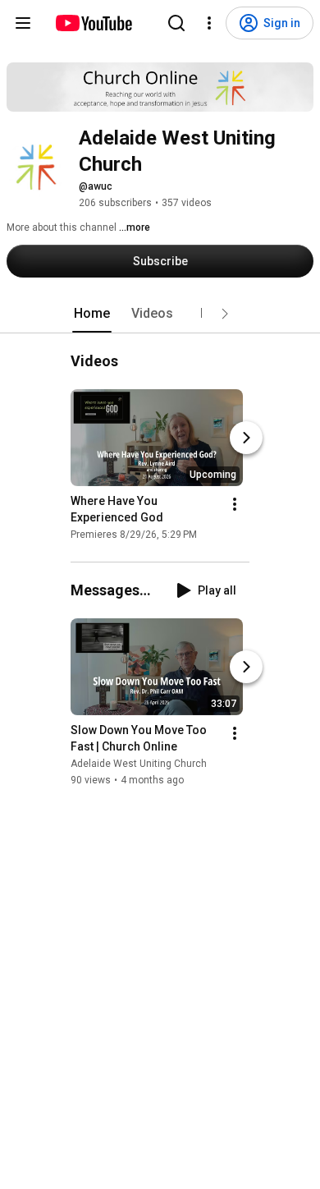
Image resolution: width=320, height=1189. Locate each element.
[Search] (176, 23)
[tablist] (160, 313)
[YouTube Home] (93, 23)
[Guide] (23, 23)
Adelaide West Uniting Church (139, 764)
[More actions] (234, 504)
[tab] (92, 313)
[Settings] (209, 23)
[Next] (246, 437)
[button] (225, 313)
